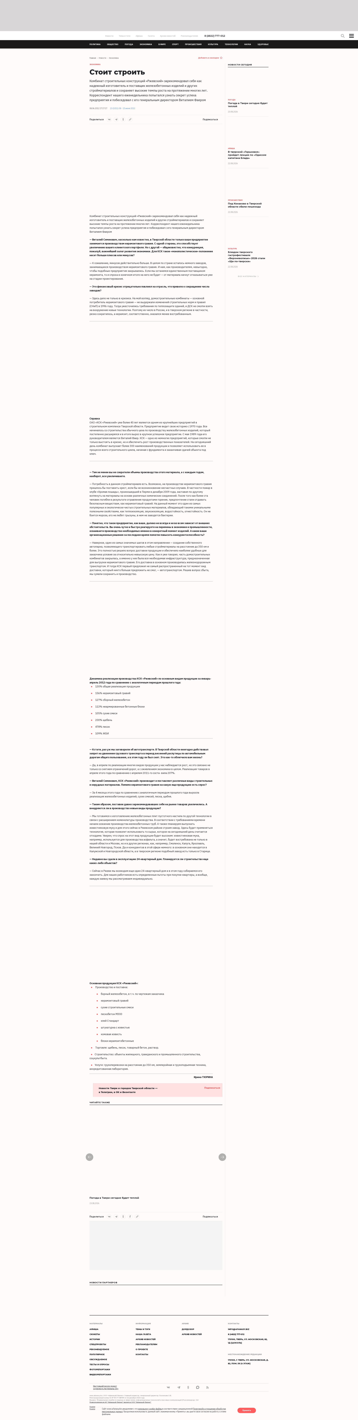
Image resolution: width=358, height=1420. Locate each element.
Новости (109, 36)
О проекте (142, 1349)
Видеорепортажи (100, 1374)
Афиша (139, 36)
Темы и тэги (124, 36)
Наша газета (143, 1334)
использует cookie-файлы (150, 1409)
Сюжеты (95, 1334)
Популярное (97, 1354)
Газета (151, 36)
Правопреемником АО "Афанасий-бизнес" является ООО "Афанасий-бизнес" (120, 1402)
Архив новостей (168, 36)
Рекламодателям (189, 36)
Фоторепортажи (100, 1369)
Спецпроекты (98, 1344)
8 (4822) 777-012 (214, 35)
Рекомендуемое (99, 1349)
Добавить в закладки (208, 58)
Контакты (142, 1354)
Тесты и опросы (99, 1364)
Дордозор (188, 1329)
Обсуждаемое (98, 1359)
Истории (95, 1339)
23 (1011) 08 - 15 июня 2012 (122, 108)
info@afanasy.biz (238, 1329)
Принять (246, 1410)
